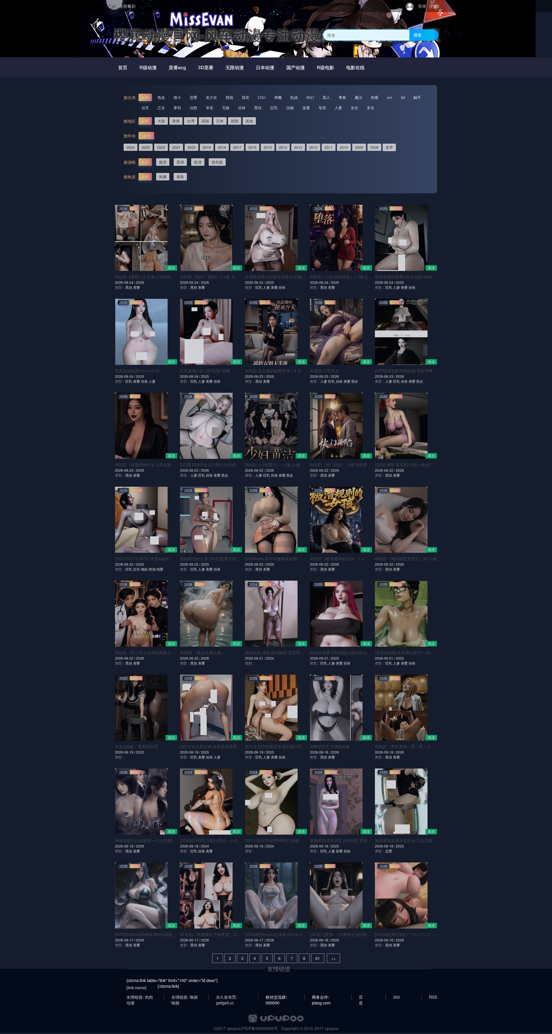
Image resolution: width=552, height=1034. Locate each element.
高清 (180, 162)
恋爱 (193, 97)
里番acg (177, 67)
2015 (268, 147)
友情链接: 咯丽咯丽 (184, 997)
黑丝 (258, 107)
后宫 (145, 107)
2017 (237, 147)
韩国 (234, 121)
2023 (146, 147)
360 (396, 997)
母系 (322, 107)
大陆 (161, 121)
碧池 (152, 569)
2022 (161, 147)
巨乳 (274, 107)
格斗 (177, 97)
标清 (198, 162)
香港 (176, 121)
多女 (370, 107)
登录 (422, 6)
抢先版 (217, 162)
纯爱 (159, 569)
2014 (283, 147)
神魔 (278, 97)
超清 (162, 162)
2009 (359, 147)
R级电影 (325, 67)
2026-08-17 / (125, 939)
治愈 (193, 107)
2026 (140, 282)
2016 (252, 147)
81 (317, 958)
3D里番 (205, 67)
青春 (342, 97)
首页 (122, 67)
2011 (329, 147)
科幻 (310, 97)
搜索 (417, 35)
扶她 (290, 107)
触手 (417, 97)
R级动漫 (148, 67)
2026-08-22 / (190, 470)
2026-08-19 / (125, 752)
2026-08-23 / (255, 376)
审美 (209, 107)
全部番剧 (127, 6)
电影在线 (355, 67)
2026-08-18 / (320, 752)
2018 (222, 147)
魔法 (358, 97)
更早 (389, 147)
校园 (229, 97)
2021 (176, 147)
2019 (207, 147)
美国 (205, 121)
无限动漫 (234, 67)
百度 (361, 997)
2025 (270, 282)
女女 (354, 107)
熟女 (354, 381)
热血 (161, 97)
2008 (374, 147)
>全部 (146, 135)
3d (403, 97)
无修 (225, 107)
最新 (180, 176)
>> (333, 958)
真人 (326, 97)
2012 (313, 147)
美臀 (136, 287)
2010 (344, 147)
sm (389, 97)
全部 (145, 97)
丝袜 (242, 107)
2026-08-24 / (125, 282)
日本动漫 (265, 67)
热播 (162, 176)
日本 (220, 121)
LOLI (262, 97)
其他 (249, 121)
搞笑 (245, 97)
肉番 (374, 97)
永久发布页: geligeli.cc (226, 997)
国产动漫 (295, 67)
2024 (130, 147)
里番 (306, 107)
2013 (298, 147)
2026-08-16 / (320, 939)
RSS (433, 997)
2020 (191, 147)
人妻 (338, 107)
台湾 (190, 121)
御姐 (144, 569)
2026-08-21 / (255, 658)
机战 (294, 97)
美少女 (211, 97)
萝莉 (177, 107)
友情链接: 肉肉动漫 (139, 997)
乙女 (161, 107)
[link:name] (136, 987)
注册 (433, 6)
